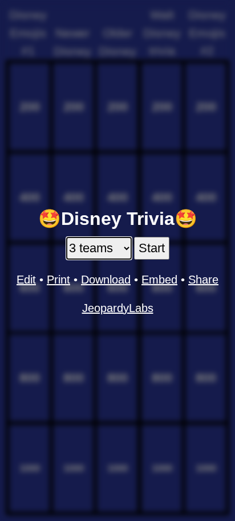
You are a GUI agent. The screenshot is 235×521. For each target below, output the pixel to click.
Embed (159, 279)
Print (58, 279)
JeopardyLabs (117, 308)
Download (106, 279)
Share (203, 279)
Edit (26, 279)
